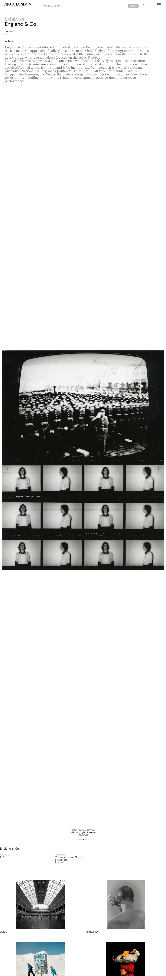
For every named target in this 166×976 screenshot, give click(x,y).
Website (9, 41)
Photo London (17, 4)
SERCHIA (91, 932)
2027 (3, 932)
